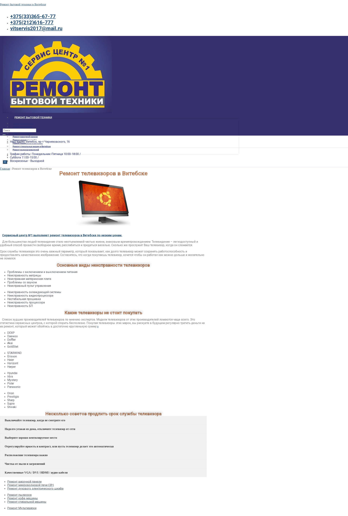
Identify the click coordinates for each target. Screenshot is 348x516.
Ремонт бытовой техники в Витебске (23, 4)
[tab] (103, 420)
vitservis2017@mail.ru (36, 28)
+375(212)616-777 (31, 22)
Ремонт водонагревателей (26, 149)
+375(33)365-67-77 (33, 16)
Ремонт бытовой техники (33, 117)
